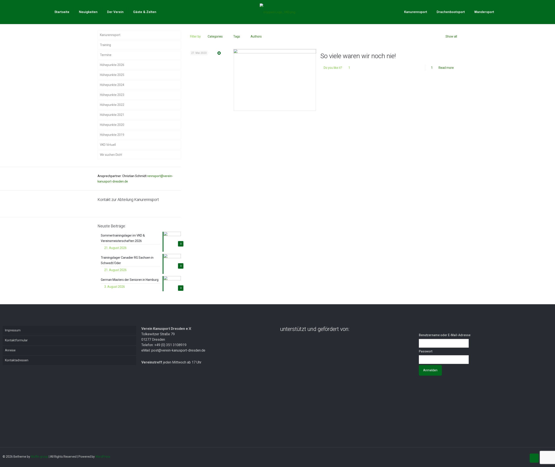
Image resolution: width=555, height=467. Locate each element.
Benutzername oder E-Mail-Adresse (444, 335)
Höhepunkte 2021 (112, 115)
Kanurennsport (110, 35)
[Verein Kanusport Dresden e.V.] (277, 12)
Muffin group (39, 456)
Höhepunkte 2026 (112, 65)
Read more (446, 67)
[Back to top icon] (534, 458)
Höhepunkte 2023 (112, 95)
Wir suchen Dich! (111, 154)
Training (105, 45)
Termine (105, 55)
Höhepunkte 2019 (112, 134)
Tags (236, 36)
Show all (451, 36)
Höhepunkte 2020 (112, 125)
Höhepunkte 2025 (112, 75)
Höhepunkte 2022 (112, 105)
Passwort (425, 351)
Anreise (10, 350)
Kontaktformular (16, 340)
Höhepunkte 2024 (112, 85)
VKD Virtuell (108, 144)
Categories (215, 36)
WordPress (102, 456)
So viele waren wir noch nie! (358, 56)
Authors (256, 36)
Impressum (13, 330)
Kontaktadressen (16, 360)
